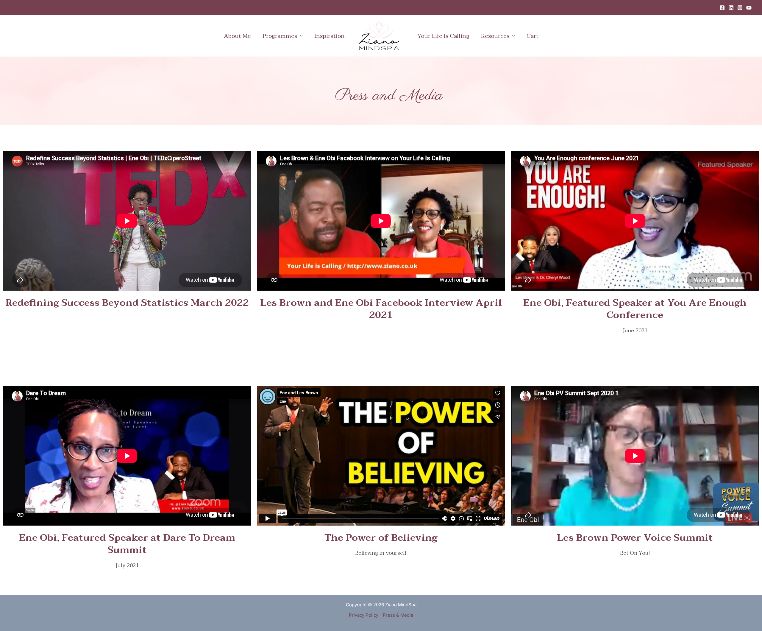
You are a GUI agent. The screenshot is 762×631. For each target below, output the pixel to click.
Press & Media (398, 615)
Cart (532, 36)
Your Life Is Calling (443, 36)
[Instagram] (740, 7)
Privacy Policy (363, 615)
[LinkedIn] (731, 7)
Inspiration (329, 36)
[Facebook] (722, 7)
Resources (495, 36)
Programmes (280, 36)
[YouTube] (749, 7)
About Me (237, 36)
